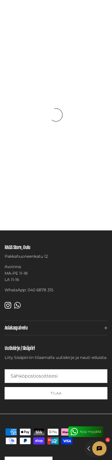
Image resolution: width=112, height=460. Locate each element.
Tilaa (56, 393)
